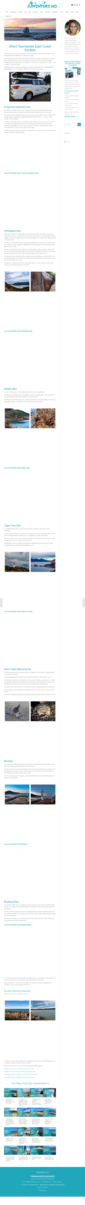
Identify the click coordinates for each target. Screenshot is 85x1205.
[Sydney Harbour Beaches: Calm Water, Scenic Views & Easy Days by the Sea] (23, 1131)
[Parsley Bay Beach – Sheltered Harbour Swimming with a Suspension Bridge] (36, 1092)
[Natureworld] (17, 711)
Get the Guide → (70, 116)
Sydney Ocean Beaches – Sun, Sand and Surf (9, 1140)
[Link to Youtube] (72, 5)
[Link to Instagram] (74, 5)
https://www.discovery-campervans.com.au (16, 993)
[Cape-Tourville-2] (43, 561)
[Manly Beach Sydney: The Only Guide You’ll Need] (49, 1150)
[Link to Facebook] (79, 5)
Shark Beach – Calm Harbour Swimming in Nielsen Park (48, 1101)
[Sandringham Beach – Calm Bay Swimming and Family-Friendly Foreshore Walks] (23, 1112)
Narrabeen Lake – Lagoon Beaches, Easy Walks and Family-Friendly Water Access (36, 1121)
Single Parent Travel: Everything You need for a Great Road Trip (21, 1074)
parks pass (48, 121)
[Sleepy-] (17, 418)
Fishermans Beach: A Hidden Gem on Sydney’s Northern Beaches (10, 1158)
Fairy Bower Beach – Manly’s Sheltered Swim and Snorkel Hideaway (49, 1121)
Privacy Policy (42, 1190)
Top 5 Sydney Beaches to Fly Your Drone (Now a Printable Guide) (36, 1140)
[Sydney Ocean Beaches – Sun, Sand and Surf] (10, 1131)
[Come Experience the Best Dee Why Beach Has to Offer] (23, 1150)
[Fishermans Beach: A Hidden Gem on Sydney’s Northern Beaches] (10, 1150)
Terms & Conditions (42, 1187)
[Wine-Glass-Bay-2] (17, 281)
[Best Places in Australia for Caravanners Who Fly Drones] (10, 1092)
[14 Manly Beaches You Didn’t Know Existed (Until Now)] (49, 1131)
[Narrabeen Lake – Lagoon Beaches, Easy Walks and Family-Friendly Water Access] (36, 1112)
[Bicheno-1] (17, 794)
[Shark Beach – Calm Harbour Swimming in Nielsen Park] (49, 1092)
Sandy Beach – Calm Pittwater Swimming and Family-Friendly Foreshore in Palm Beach (10, 1122)
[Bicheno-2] (43, 794)
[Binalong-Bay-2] (43, 1010)
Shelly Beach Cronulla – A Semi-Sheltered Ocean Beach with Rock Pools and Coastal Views (23, 1102)
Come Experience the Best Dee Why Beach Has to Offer (23, 1158)
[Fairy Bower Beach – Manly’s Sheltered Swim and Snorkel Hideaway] (49, 1112)
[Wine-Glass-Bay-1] (43, 281)
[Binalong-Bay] (17, 1010)
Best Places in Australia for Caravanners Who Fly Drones (10, 1101)
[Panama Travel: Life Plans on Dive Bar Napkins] (83, 602)
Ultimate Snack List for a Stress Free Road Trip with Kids (19, 1068)
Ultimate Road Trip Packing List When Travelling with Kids (19, 1071)
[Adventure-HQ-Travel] (43, 5)
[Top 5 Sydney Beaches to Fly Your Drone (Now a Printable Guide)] (36, 1131)
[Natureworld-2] (43, 711)
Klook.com (67, 133)
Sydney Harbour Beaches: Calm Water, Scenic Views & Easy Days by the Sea (23, 1141)
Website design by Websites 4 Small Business (52, 1184)
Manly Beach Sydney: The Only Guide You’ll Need (49, 1158)
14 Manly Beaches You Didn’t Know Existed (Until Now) (49, 1140)
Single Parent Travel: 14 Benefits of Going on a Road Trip (19, 1077)
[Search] (80, 16)
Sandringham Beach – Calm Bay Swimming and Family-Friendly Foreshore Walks (23, 1121)
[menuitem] (6, 12)
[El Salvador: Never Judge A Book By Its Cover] (1, 602)
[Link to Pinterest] (77, 5)
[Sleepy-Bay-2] (43, 418)
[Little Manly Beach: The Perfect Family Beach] (36, 1150)
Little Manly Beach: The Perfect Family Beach (36, 1158)
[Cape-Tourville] (17, 561)
